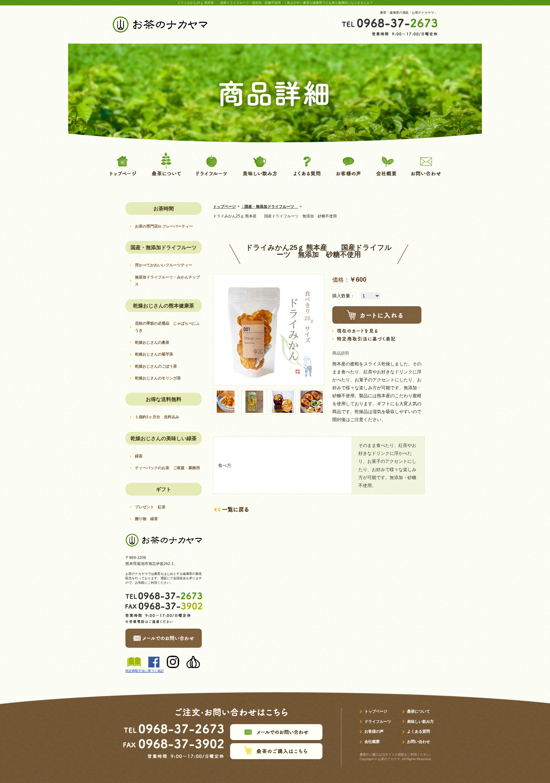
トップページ (224, 206)
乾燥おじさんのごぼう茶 (156, 366)
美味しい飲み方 (420, 721)
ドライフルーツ (377, 721)
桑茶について (418, 711)
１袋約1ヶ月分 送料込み (157, 417)
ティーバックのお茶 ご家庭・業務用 (167, 468)
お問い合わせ (418, 741)
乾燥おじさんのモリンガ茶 (160, 378)
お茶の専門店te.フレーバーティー (164, 226)
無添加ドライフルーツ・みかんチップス (167, 280)
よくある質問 (418, 731)
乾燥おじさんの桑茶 (154, 342)
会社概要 (372, 741)
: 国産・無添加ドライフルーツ (269, 206)
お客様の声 (374, 731)
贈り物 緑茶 (146, 519)
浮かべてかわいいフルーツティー (163, 265)
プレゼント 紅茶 (150, 507)
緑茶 (139, 456)
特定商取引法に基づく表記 (144, 671)
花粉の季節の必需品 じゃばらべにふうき (167, 327)
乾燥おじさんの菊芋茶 (156, 354)
